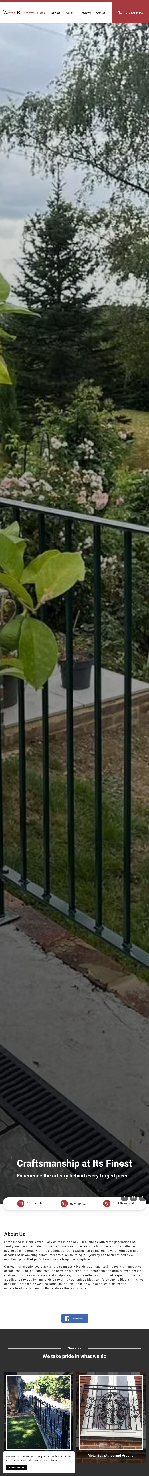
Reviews (85, 12)
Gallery (70, 12)
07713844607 (79, 1203)
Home (41, 12)
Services (55, 12)
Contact (101, 12)
